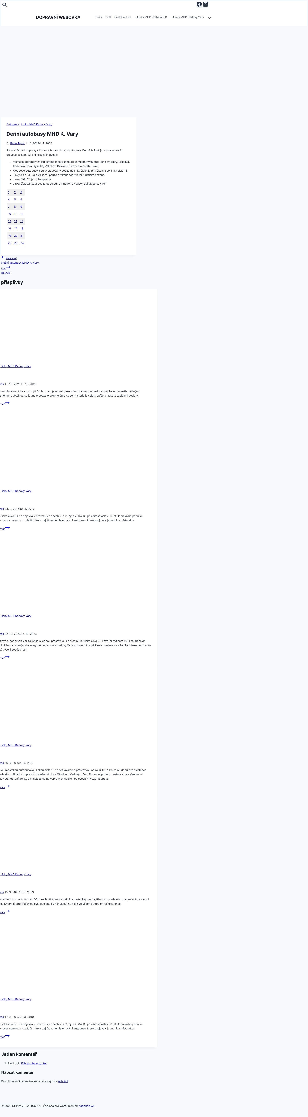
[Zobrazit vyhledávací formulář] (4, 4)
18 (21, 228)
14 (15, 221)
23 (15, 243)
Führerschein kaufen (34, 1063)
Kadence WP (87, 1106)
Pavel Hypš (17, 143)
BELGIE (6, 270)
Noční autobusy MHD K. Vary (20, 260)
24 (22, 243)
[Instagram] (205, 5)
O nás (98, 17)
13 (9, 221)
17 (15, 228)
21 (21, 235)
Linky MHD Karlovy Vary (36, 124)
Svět (108, 17)
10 (9, 214)
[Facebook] (199, 5)
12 (21, 214)
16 (9, 228)
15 (21, 221)
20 (15, 235)
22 (9, 243)
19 (9, 235)
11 (15, 214)
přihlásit (63, 1081)
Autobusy (12, 124)
